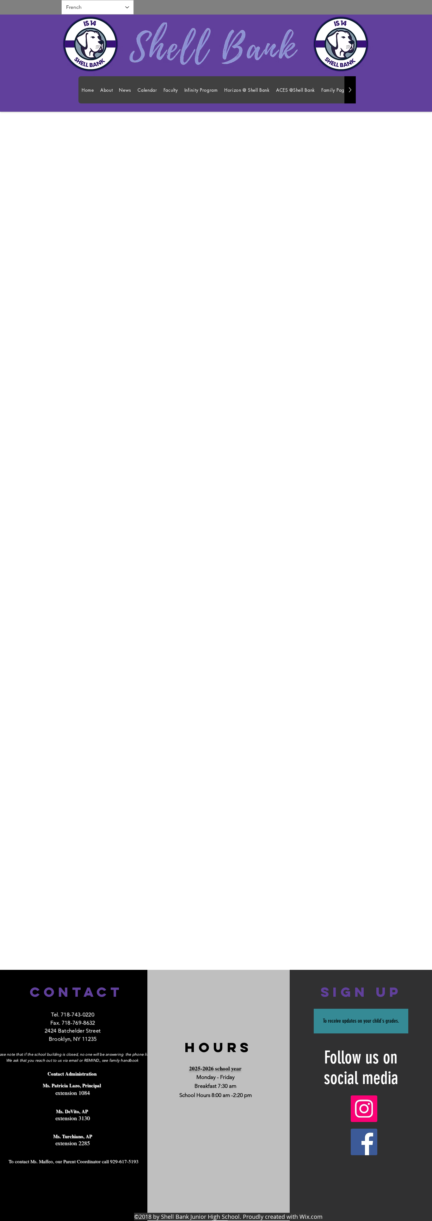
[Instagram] (364, 1108)
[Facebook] (364, 1142)
